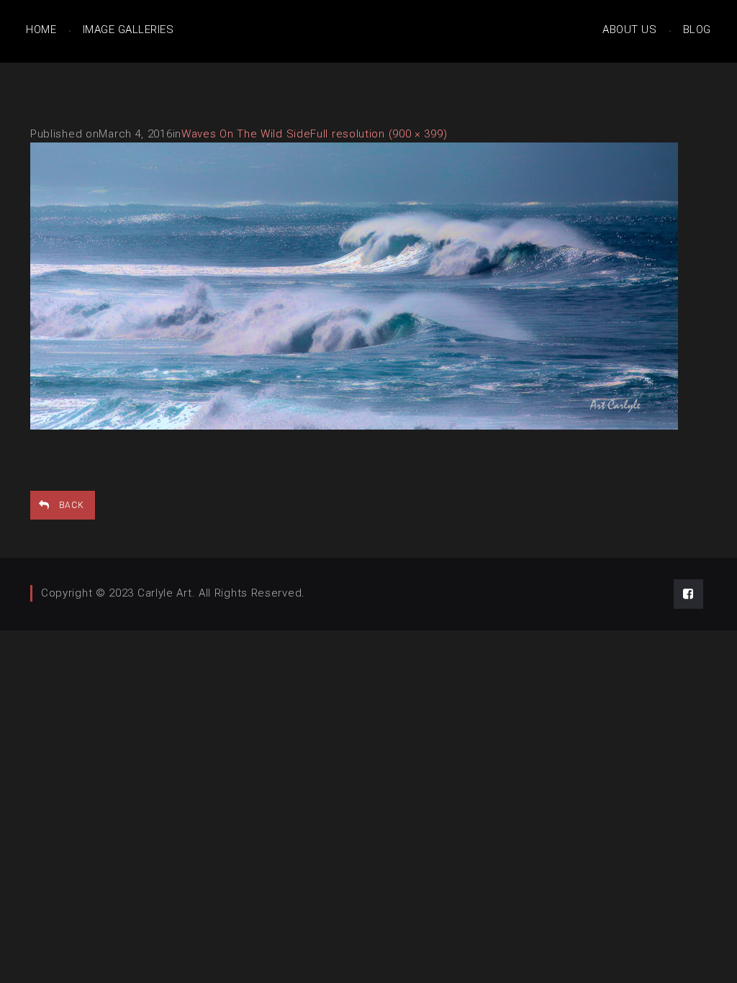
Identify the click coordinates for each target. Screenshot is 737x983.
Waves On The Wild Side (245, 133)
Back (71, 505)
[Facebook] (688, 594)
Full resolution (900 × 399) (378, 133)
